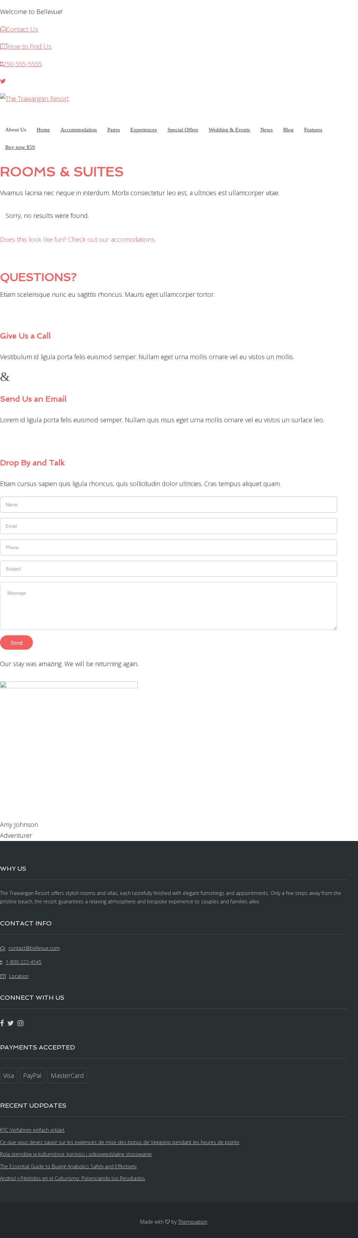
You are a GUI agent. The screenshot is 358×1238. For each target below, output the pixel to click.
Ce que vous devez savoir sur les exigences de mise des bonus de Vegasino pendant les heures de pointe (119, 1142)
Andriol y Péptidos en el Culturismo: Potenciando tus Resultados (72, 1178)
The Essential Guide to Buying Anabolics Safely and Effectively (68, 1166)
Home (43, 129)
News (266, 129)
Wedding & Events (229, 129)
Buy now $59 (20, 147)
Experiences (143, 129)
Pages (113, 129)
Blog (288, 129)
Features (313, 129)
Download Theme (35, 253)
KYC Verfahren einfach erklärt (32, 1130)
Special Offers (182, 129)
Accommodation (78, 129)
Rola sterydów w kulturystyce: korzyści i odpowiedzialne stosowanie (76, 1154)
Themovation (192, 1221)
